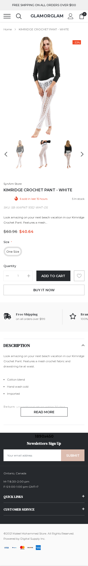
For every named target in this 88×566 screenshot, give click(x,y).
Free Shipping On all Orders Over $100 (44, 5)
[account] (70, 16)
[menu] (7, 16)
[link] (19, 154)
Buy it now (44, 290)
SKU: (7, 207)
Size (7, 242)
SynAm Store (13, 183)
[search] (19, 16)
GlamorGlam (44, 16)
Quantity (10, 266)
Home (8, 29)
